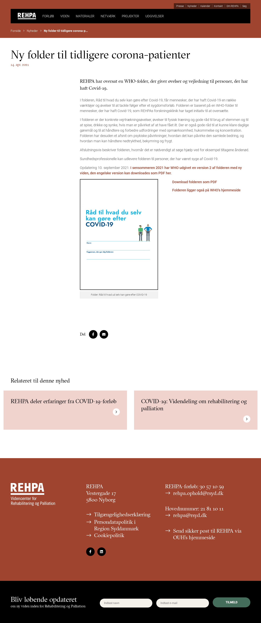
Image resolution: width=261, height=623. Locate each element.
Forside (16, 31)
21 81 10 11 (212, 508)
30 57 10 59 (212, 486)
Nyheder (32, 31)
